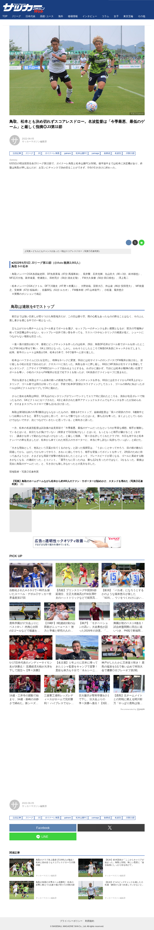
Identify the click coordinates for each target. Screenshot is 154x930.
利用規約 (89, 921)
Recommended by (128, 709)
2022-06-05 (28, 138)
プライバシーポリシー (71, 921)
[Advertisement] (77, 203)
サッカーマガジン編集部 (34, 141)
